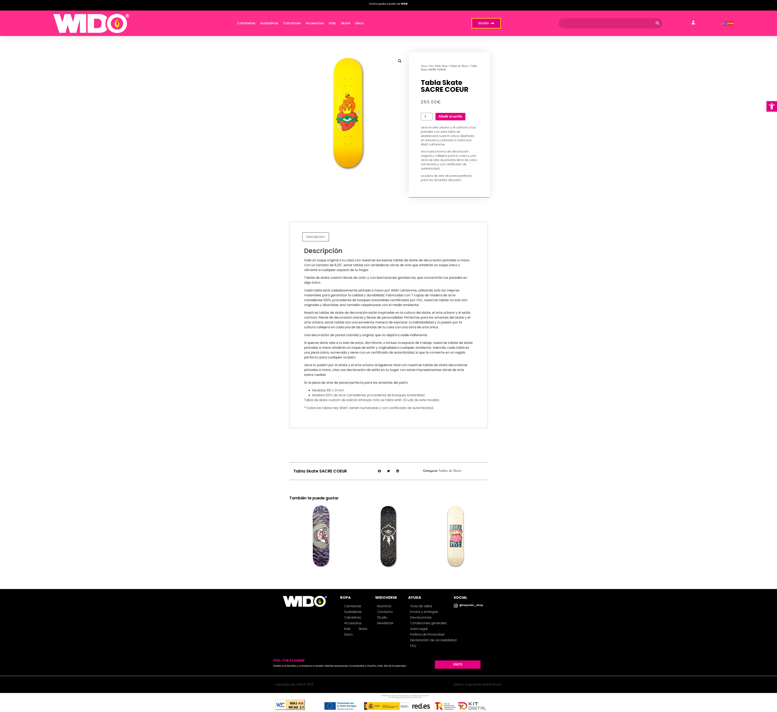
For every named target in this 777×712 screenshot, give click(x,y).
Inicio (424, 66)
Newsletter (385, 623)
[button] (771, 106)
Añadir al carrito (450, 116)
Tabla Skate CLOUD (388, 531)
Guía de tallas (421, 606)
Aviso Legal (419, 628)
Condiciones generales (428, 623)
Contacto (385, 611)
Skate (345, 23)
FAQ (413, 645)
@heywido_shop (471, 605)
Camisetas (246, 23)
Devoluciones (421, 617)
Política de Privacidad (427, 634)
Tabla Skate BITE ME (455, 531)
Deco (359, 23)
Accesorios (315, 23)
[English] (725, 23)
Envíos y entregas (424, 611)
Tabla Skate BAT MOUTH (321, 531)
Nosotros (384, 606)
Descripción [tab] (315, 236)
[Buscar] (657, 23)
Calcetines (292, 23)
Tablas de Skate (459, 66)
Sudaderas (269, 23)
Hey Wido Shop (438, 66)
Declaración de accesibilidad (433, 640)
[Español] (730, 23)
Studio (382, 617)
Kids (332, 23)
